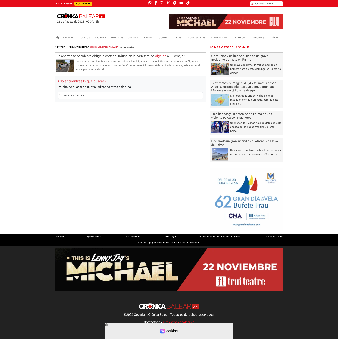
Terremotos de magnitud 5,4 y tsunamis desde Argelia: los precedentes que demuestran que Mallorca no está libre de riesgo (243, 86)
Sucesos (84, 37)
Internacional (219, 37)
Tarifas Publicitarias (273, 236)
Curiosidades (196, 37)
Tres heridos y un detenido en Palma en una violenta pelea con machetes (241, 115)
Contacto (59, 236)
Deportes (117, 37)
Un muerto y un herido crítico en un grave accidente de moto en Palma (239, 57)
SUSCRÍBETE (83, 3)
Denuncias (240, 37)
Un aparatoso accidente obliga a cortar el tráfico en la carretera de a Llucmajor (120, 56)
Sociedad (163, 37)
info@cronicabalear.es (178, 322)
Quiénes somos (94, 236)
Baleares (69, 37)
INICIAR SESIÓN (64, 3)
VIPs (178, 37)
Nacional (101, 37)
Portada (60, 47)
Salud (148, 37)
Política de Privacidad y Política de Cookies (219, 236)
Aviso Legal (170, 236)
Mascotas (257, 37)
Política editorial (133, 236)
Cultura (133, 37)
